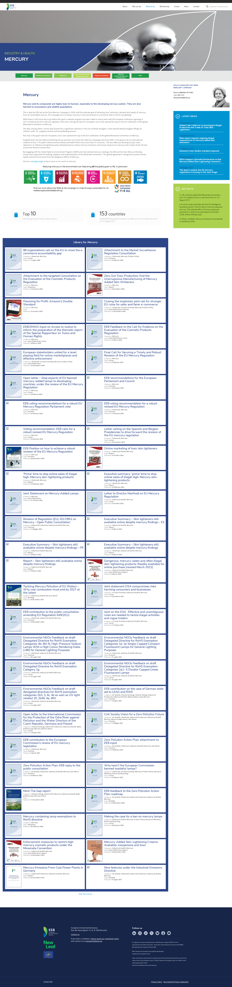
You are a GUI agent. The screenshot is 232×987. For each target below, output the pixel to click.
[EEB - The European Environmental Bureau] (11, 6)
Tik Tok (146, 933)
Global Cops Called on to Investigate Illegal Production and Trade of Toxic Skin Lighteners (200, 127)
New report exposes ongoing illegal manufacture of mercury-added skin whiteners (197, 140)
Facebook (163, 933)
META (50, 944)
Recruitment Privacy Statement (175, 982)
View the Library (85, 894)
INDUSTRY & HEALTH (20, 53)
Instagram (140, 933)
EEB (51, 932)
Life (48, 954)
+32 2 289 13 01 (178, 95)
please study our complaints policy (105, 939)
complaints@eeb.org (93, 941)
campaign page (36, 161)
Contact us (75, 934)
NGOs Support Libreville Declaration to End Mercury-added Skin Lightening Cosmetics (200, 160)
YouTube (169, 933)
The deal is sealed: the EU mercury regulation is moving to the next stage (198, 171)
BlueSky (157, 933)
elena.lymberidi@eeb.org (181, 97)
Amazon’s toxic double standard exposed (199, 151)
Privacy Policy (156, 982)
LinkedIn (134, 933)
